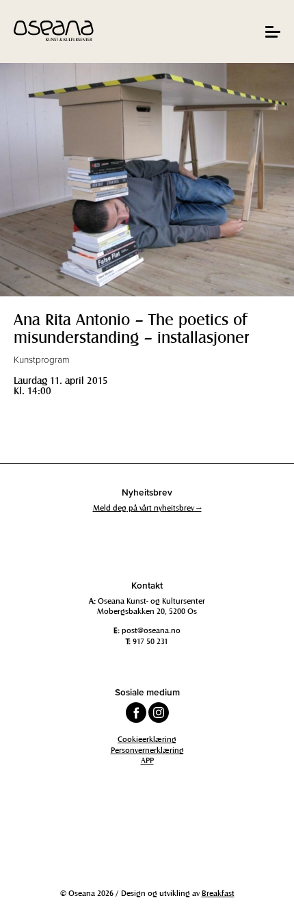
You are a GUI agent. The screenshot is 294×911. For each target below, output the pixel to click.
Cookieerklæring (147, 738)
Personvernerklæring (147, 749)
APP (147, 760)
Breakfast (218, 892)
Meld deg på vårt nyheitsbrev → (147, 507)
